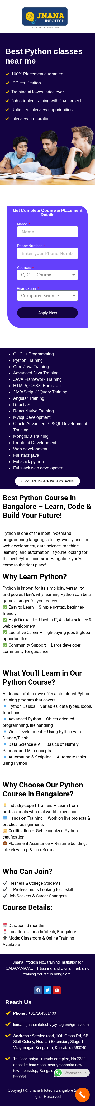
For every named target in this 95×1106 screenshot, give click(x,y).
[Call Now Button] (82, 1095)
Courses (24, 268)
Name (22, 224)
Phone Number (29, 246)
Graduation (27, 288)
